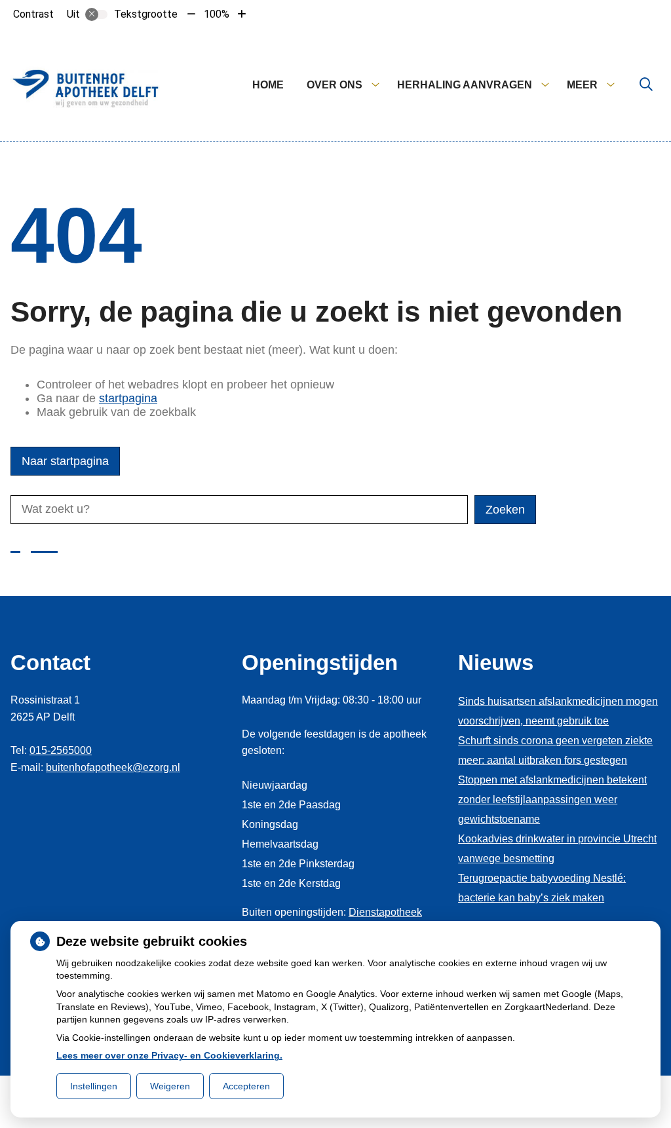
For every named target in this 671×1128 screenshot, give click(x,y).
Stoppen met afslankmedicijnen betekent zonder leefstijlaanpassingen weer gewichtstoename (552, 799)
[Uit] (96, 14)
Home (268, 84)
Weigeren (170, 1086)
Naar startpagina (65, 461)
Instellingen (93, 1086)
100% (216, 14)
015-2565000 (60, 750)
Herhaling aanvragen (464, 84)
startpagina (128, 398)
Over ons (334, 84)
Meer (582, 84)
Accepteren (246, 1086)
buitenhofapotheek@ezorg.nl (113, 767)
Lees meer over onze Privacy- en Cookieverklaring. (169, 1055)
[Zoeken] (646, 85)
